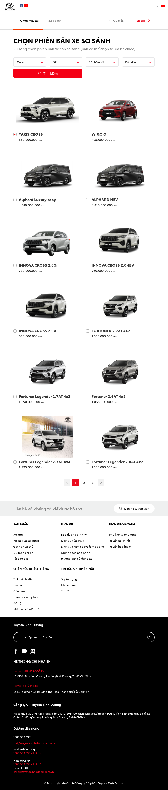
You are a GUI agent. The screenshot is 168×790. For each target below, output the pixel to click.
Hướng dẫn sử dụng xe (76, 558)
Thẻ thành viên (23, 579)
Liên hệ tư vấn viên (136, 508)
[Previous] (67, 482)
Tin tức (65, 591)
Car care (18, 585)
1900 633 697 (22, 737)
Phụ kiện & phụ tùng (123, 534)
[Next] (101, 482)
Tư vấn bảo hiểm (120, 546)
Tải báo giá (20, 558)
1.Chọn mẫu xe (28, 20)
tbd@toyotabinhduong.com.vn (34, 743)
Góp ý (17, 603)
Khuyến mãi (69, 585)
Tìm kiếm (50, 73)
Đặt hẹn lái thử (23, 546)
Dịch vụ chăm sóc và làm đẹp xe (82, 546)
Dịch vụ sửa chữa (72, 540)
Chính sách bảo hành (75, 553)
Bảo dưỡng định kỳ (74, 534)
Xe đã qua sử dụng (26, 540)
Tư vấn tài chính (119, 540)
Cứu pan (19, 591)
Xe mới (18, 534)
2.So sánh (55, 20)
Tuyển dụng (69, 579)
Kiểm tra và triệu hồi (26, 609)
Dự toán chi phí (23, 553)
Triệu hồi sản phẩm (26, 597)
